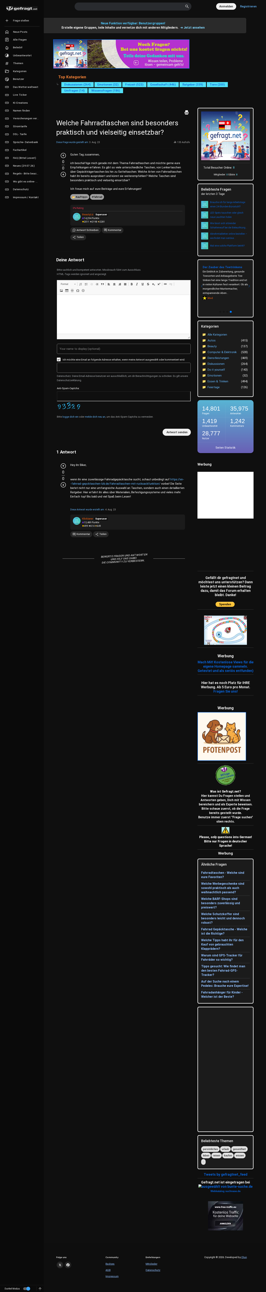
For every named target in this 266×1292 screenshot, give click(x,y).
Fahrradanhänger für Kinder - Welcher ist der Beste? (222, 995)
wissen (240, 1155)
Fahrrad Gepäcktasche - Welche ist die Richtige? (224, 931)
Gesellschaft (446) (163, 84)
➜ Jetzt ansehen (192, 27)
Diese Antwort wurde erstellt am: (87, 509)
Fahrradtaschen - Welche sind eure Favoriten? (222, 875)
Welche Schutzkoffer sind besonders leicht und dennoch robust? (223, 918)
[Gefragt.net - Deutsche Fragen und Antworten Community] (22, 8)
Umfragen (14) (74, 90)
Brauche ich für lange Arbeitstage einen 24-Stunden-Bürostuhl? (227, 204)
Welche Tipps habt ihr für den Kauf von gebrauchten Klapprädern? (222, 944)
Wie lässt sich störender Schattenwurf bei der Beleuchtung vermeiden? (227, 226)
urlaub (225, 1149)
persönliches (210, 1149)
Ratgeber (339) (192, 84)
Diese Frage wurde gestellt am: (72, 142)
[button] (68, 284)
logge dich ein (70, 416)
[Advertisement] (221, 544)
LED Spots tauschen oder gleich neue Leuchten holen (226, 214)
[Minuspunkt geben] (63, 174)
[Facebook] (68, 1265)
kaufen (228, 1155)
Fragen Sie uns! (225, 691)
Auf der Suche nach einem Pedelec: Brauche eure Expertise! (224, 984)
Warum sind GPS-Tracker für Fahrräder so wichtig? (221, 957)
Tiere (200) (217, 84)
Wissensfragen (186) (105, 90)
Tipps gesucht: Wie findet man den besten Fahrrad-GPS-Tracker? (223, 970)
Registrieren (248, 6)
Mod (210, 298)
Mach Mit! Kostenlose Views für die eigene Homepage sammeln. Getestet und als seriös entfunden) (226, 666)
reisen (216, 1155)
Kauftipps (81, 196)
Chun (244, 1257)
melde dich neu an (95, 416)
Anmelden (226, 6)
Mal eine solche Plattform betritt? (227, 245)
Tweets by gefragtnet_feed (225, 1174)
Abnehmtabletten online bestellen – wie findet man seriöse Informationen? (228, 236)
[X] (60, 1265)
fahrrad (97, 196)
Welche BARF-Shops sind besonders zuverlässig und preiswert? (220, 903)
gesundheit (239, 1149)
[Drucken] (186, 112)
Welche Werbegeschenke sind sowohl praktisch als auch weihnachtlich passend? (222, 888)
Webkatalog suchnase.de (225, 1191)
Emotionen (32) (108, 84)
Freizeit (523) (134, 84)
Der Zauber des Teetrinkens (222, 267)
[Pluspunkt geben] (63, 155)
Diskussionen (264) (77, 84)
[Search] (187, 6)
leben (206, 1155)
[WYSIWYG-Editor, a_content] (123, 314)
